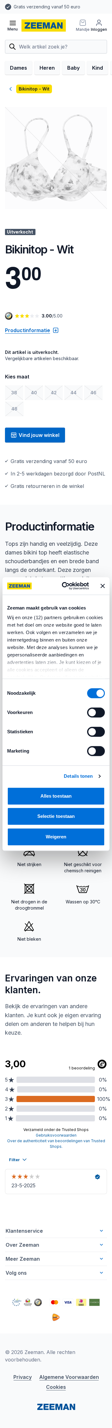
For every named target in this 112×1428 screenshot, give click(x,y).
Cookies (56, 1387)
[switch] (96, 712)
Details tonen (78, 776)
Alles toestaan (56, 796)
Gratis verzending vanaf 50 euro (47, 6)
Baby (73, 68)
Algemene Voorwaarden (69, 1377)
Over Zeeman (22, 1245)
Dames (18, 68)
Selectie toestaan (56, 816)
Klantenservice (24, 1231)
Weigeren (56, 836)
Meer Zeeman (23, 1259)
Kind (97, 68)
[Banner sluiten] (102, 586)
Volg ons (16, 1273)
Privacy (22, 1377)
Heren (47, 68)
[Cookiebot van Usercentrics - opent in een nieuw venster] (65, 586)
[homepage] (43, 25)
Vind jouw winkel (39, 435)
